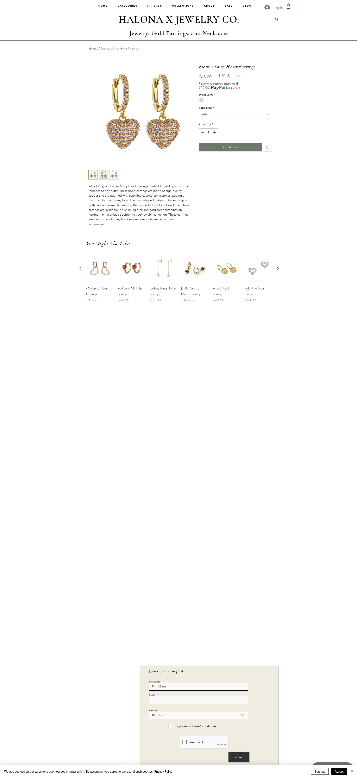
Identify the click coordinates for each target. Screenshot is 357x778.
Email (152, 695)
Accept (339, 771)
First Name (154, 681)
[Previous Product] (80, 268)
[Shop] (288, 6)
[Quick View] (100, 268)
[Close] (352, 771)
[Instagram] (106, 760)
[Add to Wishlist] (268, 147)
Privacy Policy (163, 771)
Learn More (233, 88)
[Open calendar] (242, 715)
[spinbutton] (208, 132)
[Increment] (215, 132)
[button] (132, 6)
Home (92, 48)
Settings (320, 771)
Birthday (153, 710)
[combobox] (235, 114)
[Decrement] (202, 132)
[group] (179, 279)
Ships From (206, 107)
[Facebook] (116, 760)
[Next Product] (277, 268)
